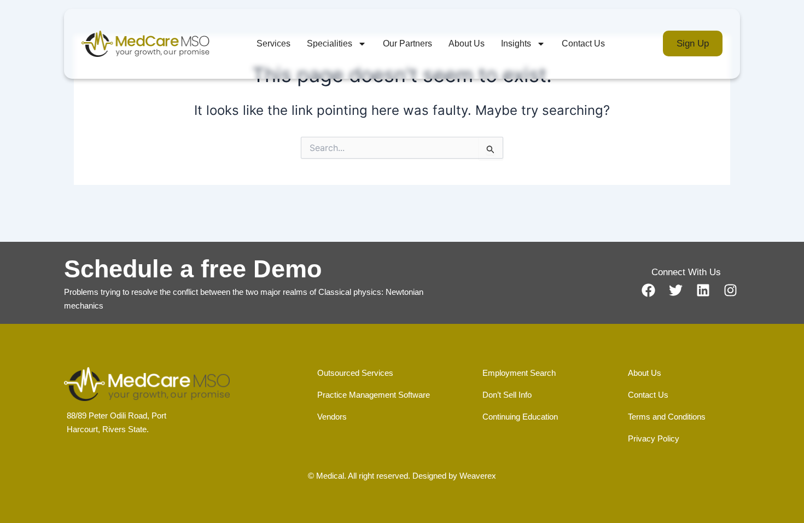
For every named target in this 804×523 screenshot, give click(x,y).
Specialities (329, 43)
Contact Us (583, 43)
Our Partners (407, 43)
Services (273, 43)
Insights (516, 43)
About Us (466, 43)
